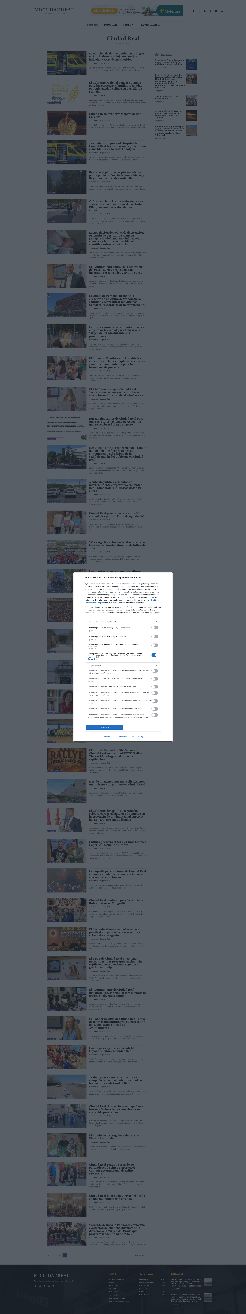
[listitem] (123, 622)
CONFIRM (104, 727)
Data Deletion (108, 736)
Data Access (123, 736)
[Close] (167, 577)
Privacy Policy (137, 736)
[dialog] (123, 657)
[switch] (154, 627)
